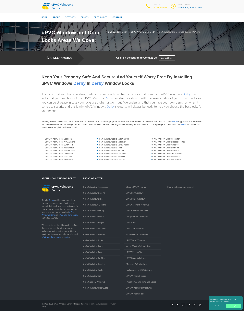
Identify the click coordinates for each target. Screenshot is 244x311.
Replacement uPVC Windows (139, 270)
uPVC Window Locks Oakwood (112, 154)
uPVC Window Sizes (135, 294)
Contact (117, 17)
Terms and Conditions (99, 304)
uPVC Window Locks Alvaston (165, 151)
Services (70, 17)
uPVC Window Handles (95, 235)
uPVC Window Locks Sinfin (110, 148)
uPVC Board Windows (135, 199)
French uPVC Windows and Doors (141, 282)
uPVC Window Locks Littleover (112, 142)
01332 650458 (160, 7)
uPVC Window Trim (134, 252)
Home (45, 17)
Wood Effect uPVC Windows (138, 246)
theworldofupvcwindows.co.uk (180, 187)
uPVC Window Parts (94, 246)
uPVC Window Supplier (136, 276)
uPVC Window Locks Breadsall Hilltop (168, 142)
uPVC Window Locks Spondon (58, 139)
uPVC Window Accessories (96, 187)
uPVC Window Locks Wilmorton (59, 160)
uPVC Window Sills (93, 276)
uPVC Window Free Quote (96, 288)
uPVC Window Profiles (94, 258)
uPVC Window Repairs (94, 264)
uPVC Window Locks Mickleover (166, 157)
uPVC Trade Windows (135, 241)
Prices (85, 17)
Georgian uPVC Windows (137, 217)
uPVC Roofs (131, 223)
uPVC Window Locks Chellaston (166, 139)
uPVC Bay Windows (134, 193)
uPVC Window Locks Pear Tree (58, 157)
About (56, 17)
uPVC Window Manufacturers (139, 288)
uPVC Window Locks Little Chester (114, 139)
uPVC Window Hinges (94, 223)
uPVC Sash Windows (135, 229)
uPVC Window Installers (95, 229)
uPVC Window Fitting (94, 211)
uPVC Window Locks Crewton (112, 160)
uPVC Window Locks (94, 241)
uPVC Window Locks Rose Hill (112, 157)
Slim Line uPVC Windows (137, 235)
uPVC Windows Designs (95, 205)
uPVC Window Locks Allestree (165, 145)
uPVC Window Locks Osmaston (59, 154)
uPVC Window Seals (94, 270)
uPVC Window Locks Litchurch (165, 148)
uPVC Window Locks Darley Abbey (114, 145)
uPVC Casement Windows (137, 205)
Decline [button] (217, 306)
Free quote (100, 17)
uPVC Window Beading (95, 193)
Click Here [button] (226, 301)
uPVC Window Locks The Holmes (167, 154)
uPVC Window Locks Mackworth (59, 148)
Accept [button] (233, 306)
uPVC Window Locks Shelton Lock (60, 151)
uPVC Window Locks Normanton (166, 160)
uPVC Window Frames (94, 217)
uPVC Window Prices (94, 252)
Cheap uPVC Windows (136, 187)
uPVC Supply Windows (95, 282)
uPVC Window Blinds (94, 199)
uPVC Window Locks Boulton (111, 151)
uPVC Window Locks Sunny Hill (59, 145)
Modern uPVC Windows (136, 264)
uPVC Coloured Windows (137, 211)
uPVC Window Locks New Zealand (60, 142)
